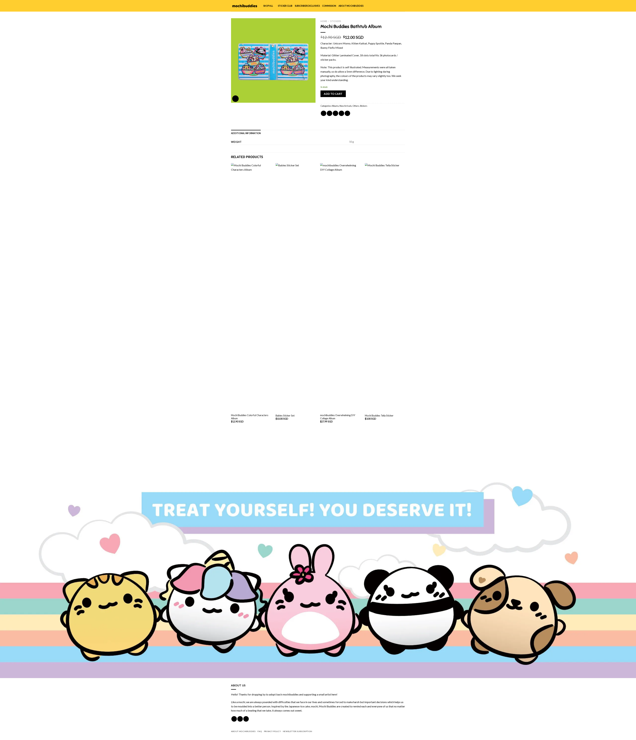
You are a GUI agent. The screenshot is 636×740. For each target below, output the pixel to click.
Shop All (268, 5)
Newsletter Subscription (297, 731)
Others (355, 106)
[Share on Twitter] (329, 113)
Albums (335, 106)
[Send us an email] (246, 719)
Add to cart (333, 93)
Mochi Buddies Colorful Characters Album (249, 417)
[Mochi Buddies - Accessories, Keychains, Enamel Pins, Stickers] (244, 6)
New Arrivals (346, 106)
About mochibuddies (351, 5)
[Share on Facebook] (323, 113)
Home (323, 21)
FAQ (260, 731)
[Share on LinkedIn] (347, 113)
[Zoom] (235, 98)
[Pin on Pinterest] (341, 113)
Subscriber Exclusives (307, 5)
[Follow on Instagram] (240, 719)
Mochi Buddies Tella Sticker (379, 415)
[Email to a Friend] (335, 113)
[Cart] (403, 5)
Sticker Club (285, 5)
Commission (329, 5)
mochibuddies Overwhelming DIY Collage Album (337, 417)
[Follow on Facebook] (234, 719)
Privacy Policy (272, 731)
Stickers (335, 21)
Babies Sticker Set (285, 415)
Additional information (246, 133)
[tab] (246, 133)
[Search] (392, 6)
